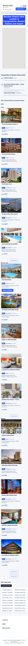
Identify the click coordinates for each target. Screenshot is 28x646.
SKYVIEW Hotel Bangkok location (21, 589)
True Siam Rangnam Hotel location (8, 589)
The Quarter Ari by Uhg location (8, 595)
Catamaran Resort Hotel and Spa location (8, 605)
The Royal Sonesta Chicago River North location (21, 592)
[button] (21, 9)
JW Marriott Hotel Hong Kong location (21, 597)
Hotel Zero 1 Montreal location (8, 592)
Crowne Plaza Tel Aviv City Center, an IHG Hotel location (8, 597)
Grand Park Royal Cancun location (21, 605)
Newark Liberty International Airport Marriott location (21, 608)
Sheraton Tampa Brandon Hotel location (8, 600)
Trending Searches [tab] (6, 585)
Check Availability (7, 290)
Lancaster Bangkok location (21, 603)
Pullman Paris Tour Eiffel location (21, 610)
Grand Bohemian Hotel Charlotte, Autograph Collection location (8, 608)
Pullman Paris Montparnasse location (8, 603)
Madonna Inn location (7, 610)
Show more (14, 260)
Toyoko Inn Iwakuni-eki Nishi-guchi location (21, 600)
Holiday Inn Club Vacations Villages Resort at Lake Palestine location (21, 595)
